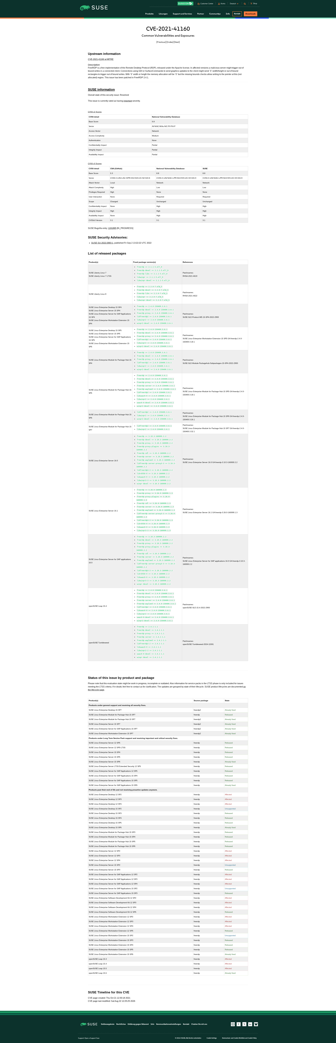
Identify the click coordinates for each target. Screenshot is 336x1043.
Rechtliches (121, 1024)
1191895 (112, 228)
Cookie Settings (212, 1038)
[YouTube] (233, 1024)
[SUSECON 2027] (185, 3)
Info (152, 1024)
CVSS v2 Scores (95, 112)
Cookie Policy (252, 1038)
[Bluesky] (256, 1024)
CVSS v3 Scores (95, 164)
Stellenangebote (107, 1024)
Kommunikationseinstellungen (168, 1024)
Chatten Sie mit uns (199, 1024)
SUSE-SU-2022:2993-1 (102, 243)
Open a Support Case (92, 1038)
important (128, 101)
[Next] (177, 42)
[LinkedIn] (250, 1024)
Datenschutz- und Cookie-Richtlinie (233, 1038)
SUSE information (101, 89)
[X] (244, 1024)
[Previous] (161, 42)
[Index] (169, 42)
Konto (223, 4)
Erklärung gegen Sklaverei (138, 1024)
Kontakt (237, 14)
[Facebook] (239, 1024)
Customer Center (206, 4)
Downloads (250, 14)
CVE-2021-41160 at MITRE (101, 59)
